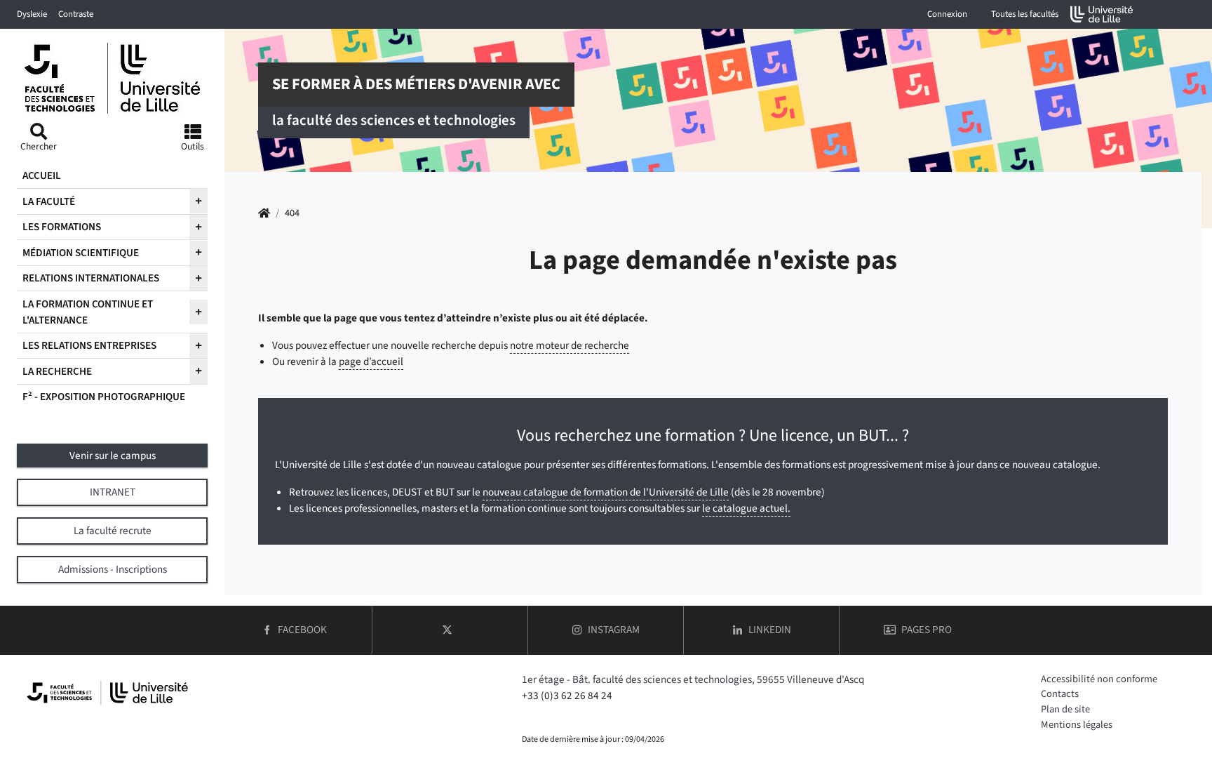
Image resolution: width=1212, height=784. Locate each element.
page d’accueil (371, 361)
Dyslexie (32, 14)
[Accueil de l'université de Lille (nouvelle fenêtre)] (1101, 14)
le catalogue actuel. (746, 508)
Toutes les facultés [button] (1024, 14)
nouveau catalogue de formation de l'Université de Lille (606, 492)
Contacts (1060, 693)
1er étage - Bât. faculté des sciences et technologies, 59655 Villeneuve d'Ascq (693, 679)
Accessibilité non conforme (1099, 679)
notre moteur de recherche (569, 345)
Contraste (75, 14)
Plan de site (1065, 709)
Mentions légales (1076, 724)
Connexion (947, 14)
